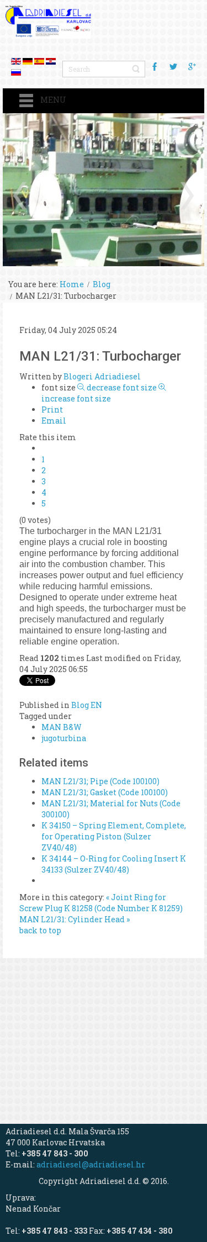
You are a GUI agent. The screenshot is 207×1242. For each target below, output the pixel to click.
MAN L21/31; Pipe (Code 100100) (100, 781)
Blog (101, 284)
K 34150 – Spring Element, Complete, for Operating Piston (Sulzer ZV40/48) (113, 836)
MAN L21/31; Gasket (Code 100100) (104, 792)
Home (72, 284)
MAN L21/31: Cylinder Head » (74, 919)
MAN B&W (61, 727)
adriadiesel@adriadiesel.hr (90, 1164)
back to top (40, 930)
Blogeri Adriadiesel (102, 376)
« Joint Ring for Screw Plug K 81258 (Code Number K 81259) (101, 902)
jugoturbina (63, 738)
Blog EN (86, 705)
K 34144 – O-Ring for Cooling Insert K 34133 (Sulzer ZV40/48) (113, 864)
